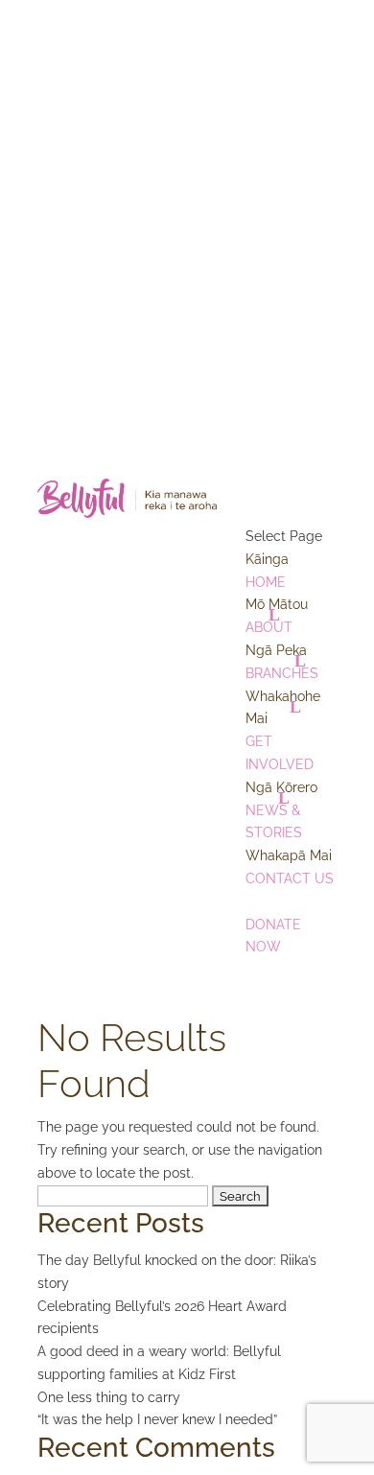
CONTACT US (289, 867)
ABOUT (276, 616)
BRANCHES (281, 662)
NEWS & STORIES (281, 810)
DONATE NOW (280, 924)
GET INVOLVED (282, 730)
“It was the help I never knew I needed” (157, 1419)
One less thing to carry (108, 1397)
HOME (267, 570)
